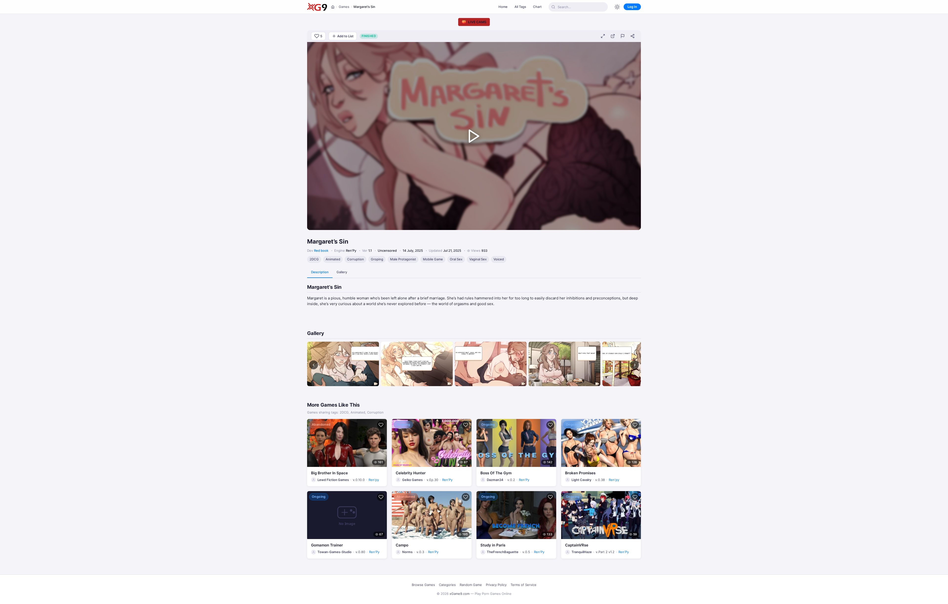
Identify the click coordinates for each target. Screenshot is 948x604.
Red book (321, 250)
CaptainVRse (576, 545)
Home (503, 7)
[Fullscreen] (602, 36)
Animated (333, 259)
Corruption (355, 259)
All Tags (520, 7)
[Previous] (313, 364)
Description (320, 272)
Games (344, 7)
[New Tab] (612, 36)
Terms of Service (523, 585)
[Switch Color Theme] (617, 6)
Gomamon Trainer (327, 545)
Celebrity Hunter (411, 473)
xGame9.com (460, 594)
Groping (377, 259)
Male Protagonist (403, 259)
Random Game (471, 585)
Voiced (499, 259)
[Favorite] (381, 425)
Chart (537, 7)
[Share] (632, 36)
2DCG (314, 259)
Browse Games (423, 585)
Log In (632, 7)
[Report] (622, 36)
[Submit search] (553, 7)
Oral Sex (456, 259)
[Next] (634, 364)
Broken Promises (580, 473)
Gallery (341, 272)
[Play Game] (474, 136)
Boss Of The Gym (496, 473)
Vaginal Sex (478, 259)
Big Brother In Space (329, 473)
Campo (402, 545)
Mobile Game (433, 259)
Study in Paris (492, 545)
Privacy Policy (496, 585)
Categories (447, 585)
